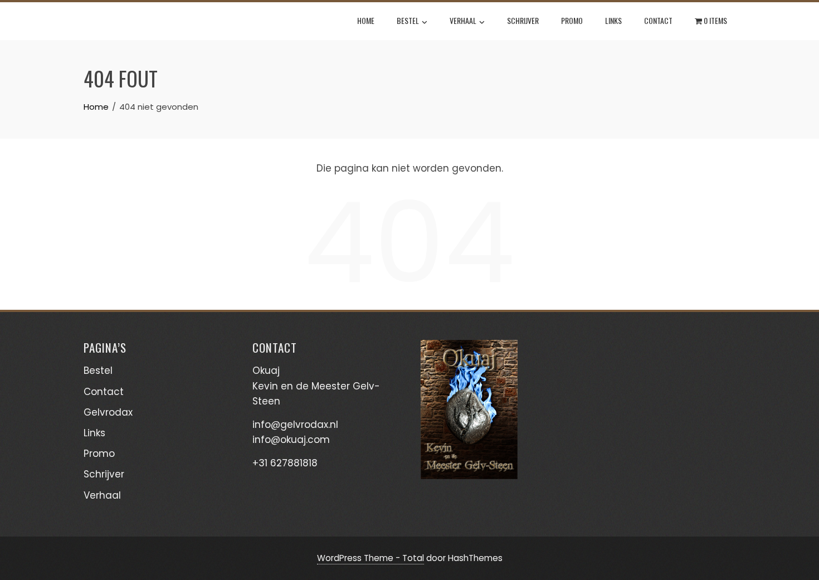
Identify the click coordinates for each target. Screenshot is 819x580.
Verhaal (463, 20)
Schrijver (523, 20)
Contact (658, 20)
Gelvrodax (108, 412)
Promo (572, 20)
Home (365, 20)
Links (613, 20)
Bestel (408, 20)
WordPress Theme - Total (370, 558)
